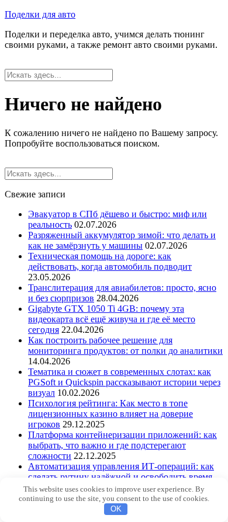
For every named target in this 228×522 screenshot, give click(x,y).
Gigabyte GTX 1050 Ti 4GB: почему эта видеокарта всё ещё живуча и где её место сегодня (111, 319)
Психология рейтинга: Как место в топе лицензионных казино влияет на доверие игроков (110, 413)
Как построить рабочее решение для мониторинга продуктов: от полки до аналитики (125, 345)
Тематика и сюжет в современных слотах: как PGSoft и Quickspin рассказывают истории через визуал (124, 382)
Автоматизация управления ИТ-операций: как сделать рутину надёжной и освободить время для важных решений (121, 476)
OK (116, 508)
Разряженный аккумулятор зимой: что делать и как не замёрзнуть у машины (122, 240)
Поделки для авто (40, 14)
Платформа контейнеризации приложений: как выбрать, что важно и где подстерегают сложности (122, 445)
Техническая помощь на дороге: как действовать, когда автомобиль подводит (110, 261)
